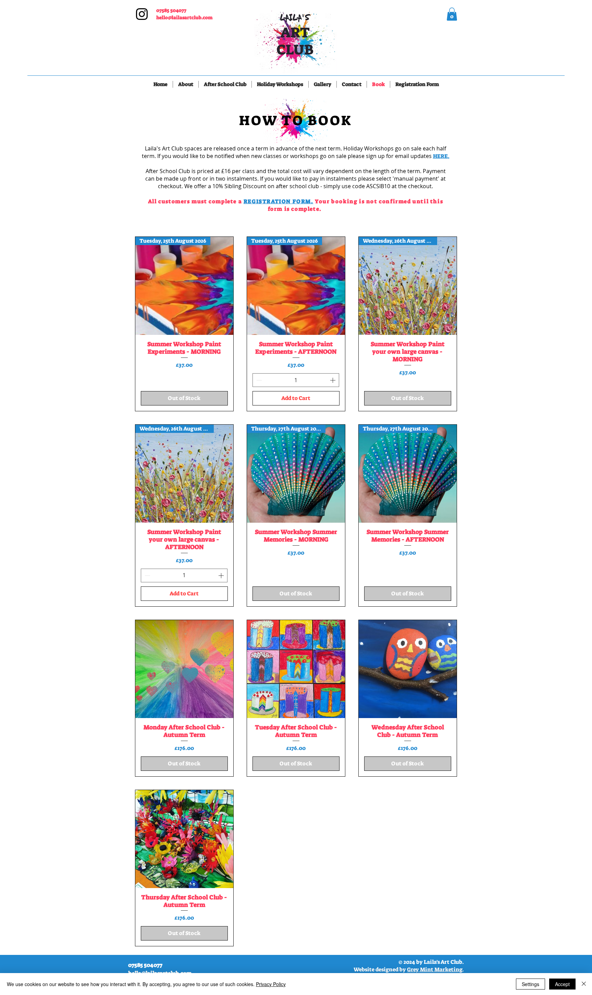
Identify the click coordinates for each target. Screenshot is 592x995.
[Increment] (333, 380)
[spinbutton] (296, 380)
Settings (530, 984)
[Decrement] (258, 380)
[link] (451, 14)
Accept (562, 984)
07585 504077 (171, 10)
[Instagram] (142, 14)
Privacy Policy (271, 984)
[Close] (584, 984)
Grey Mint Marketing (434, 969)
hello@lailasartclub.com (184, 17)
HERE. (441, 156)
